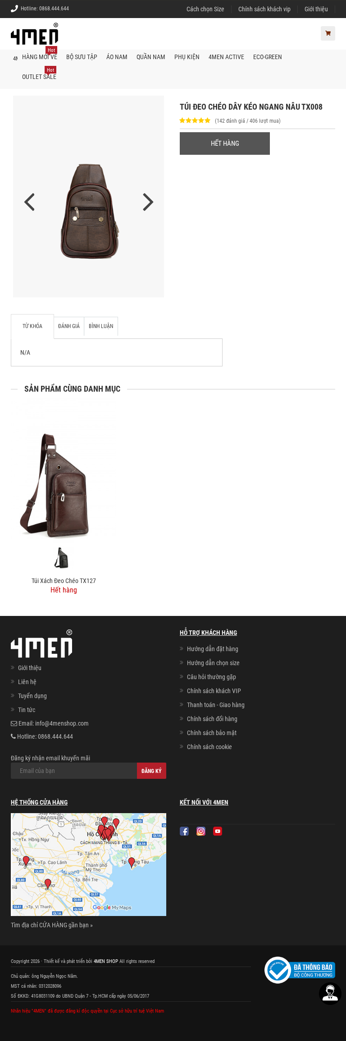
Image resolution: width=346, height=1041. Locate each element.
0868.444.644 (54, 8)
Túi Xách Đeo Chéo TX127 (64, 580)
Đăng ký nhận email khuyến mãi (50, 758)
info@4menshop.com (62, 723)
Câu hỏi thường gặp (211, 676)
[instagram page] (200, 831)
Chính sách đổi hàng (212, 718)
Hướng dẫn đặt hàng (212, 648)
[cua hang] (88, 866)
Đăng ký (151, 771)
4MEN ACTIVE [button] (226, 56)
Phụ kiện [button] (187, 56)
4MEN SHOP (106, 961)
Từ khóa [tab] (32, 326)
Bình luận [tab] (101, 326)
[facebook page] (184, 831)
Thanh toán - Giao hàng (216, 704)
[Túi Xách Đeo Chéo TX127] (63, 468)
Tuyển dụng (32, 695)
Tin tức (26, 709)
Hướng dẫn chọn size (213, 662)
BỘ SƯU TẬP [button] (81, 56)
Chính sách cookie (209, 746)
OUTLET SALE (39, 73)
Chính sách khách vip (264, 9)
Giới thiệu (316, 9)
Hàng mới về (39, 53)
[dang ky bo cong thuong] (299, 969)
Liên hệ (27, 681)
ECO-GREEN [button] (267, 56)
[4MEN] (34, 38)
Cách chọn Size (205, 9)
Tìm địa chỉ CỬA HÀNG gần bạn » (52, 925)
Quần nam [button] (151, 56)
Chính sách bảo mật (212, 732)
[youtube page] (217, 831)
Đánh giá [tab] (69, 326)
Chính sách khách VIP (214, 690)
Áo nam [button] (116, 56)
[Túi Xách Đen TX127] (63, 554)
